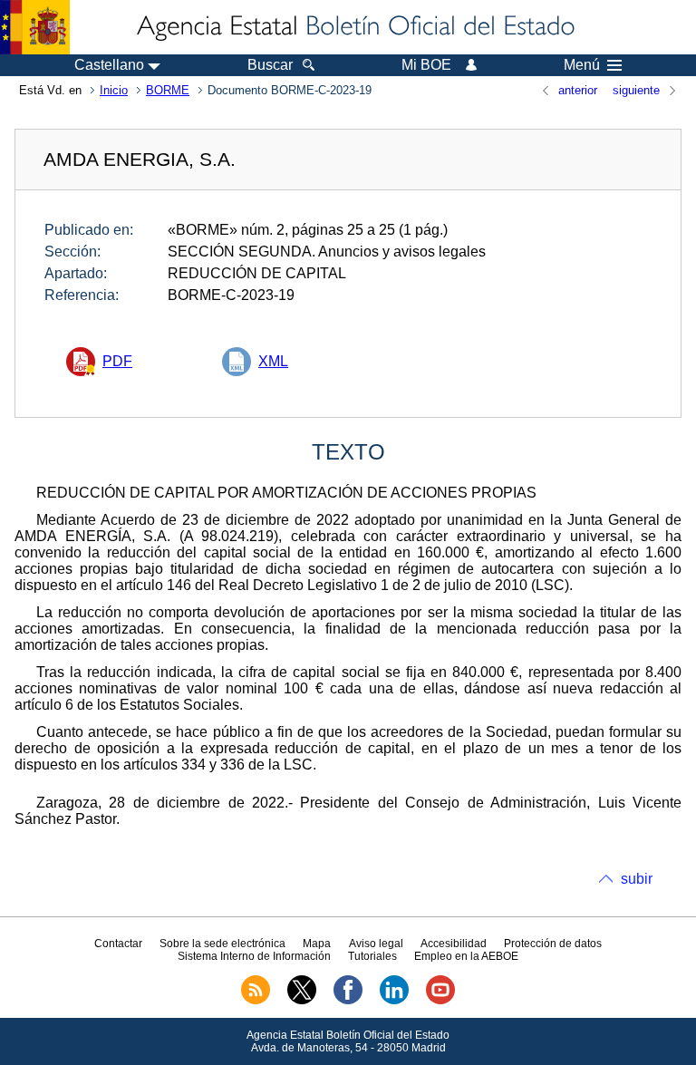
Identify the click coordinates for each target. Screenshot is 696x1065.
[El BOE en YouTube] (440, 1000)
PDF (117, 361)
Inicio (114, 90)
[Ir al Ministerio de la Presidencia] (35, 27)
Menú (582, 65)
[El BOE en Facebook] (348, 1000)
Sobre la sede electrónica (222, 943)
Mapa (317, 943)
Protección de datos (553, 943)
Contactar (118, 943)
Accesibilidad (453, 943)
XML (273, 361)
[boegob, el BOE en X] (301, 1000)
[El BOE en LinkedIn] (394, 1000)
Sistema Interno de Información (254, 956)
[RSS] (255, 1000)
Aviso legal (376, 943)
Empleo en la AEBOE (466, 956)
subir (636, 878)
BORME (167, 90)
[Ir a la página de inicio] (354, 27)
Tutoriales (372, 956)
